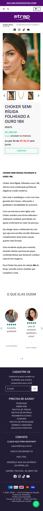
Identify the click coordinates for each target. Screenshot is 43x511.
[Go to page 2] (22, 358)
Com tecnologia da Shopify (28, 492)
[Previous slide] (1, 328)
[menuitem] (11, 95)
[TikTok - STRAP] (24, 30)
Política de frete (30, 499)
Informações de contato (21, 501)
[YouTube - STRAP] (28, 30)
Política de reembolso (21, 495)
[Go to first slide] (41, 328)
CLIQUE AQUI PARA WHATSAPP (21, 441)
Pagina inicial (8, 25)
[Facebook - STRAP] (14, 30)
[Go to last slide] (5, 95)
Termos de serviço (14, 499)
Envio (7, 135)
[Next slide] (38, 95)
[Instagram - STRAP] (19, 30)
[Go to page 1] (20, 358)
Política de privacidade (21, 497)
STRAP (12, 492)
